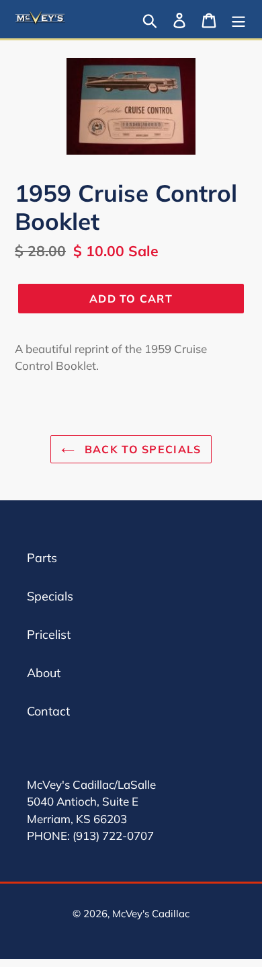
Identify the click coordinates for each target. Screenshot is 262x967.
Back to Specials (141, 449)
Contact (48, 711)
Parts (42, 558)
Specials (50, 596)
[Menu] (238, 19)
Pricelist (49, 634)
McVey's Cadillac (150, 913)
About (43, 673)
